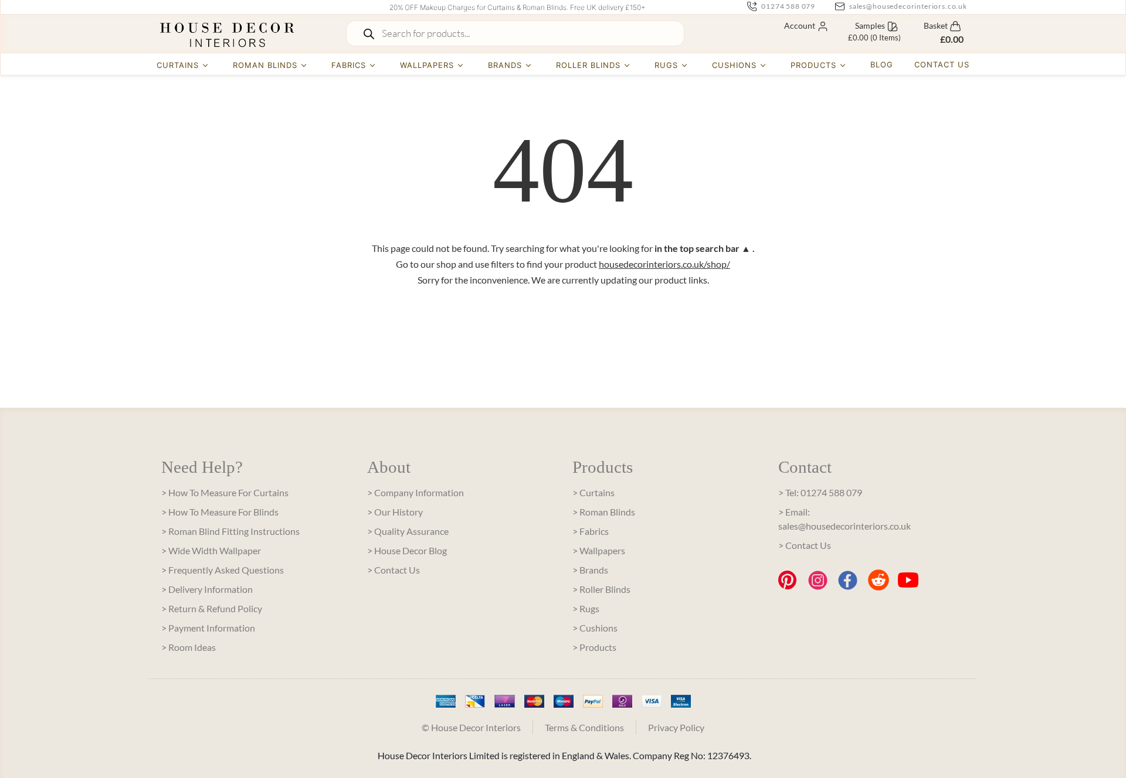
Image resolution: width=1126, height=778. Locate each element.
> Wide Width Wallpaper (211, 550)
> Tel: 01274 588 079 (820, 492)
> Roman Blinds (603, 511)
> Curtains (593, 492)
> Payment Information (208, 627)
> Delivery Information (207, 589)
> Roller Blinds (601, 589)
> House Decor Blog (407, 550)
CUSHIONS (734, 65)
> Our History (395, 511)
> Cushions (595, 627)
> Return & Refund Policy (211, 608)
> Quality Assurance (408, 531)
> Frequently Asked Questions (222, 569)
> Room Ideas (188, 647)
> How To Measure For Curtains (225, 492)
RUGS (666, 65)
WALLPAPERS (427, 65)
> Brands (590, 569)
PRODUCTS (813, 65)
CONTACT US (941, 64)
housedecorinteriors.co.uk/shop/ (664, 263)
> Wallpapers (598, 550)
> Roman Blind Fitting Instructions (230, 531)
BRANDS (505, 65)
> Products (594, 647)
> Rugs (585, 608)
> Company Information (415, 492)
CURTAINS (178, 65)
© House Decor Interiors (471, 727)
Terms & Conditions (584, 727)
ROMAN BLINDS (265, 65)
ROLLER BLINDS (588, 65)
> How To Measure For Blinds (220, 511)
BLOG (881, 64)
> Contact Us (393, 569)
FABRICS (348, 65)
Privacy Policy (676, 727)
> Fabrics (590, 531)
